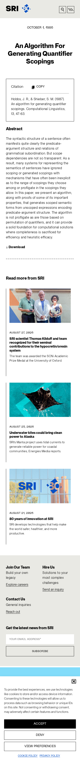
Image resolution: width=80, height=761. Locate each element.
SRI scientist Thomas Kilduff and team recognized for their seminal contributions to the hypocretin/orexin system (38, 344)
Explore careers (17, 585)
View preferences (40, 746)
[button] (74, 681)
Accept (40, 723)
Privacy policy (50, 756)
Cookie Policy (28, 756)
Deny (40, 735)
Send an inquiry (53, 589)
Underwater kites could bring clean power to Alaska (35, 435)
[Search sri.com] (62, 9)
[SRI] (18, 8)
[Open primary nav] (70, 9)
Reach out (13, 612)
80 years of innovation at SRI (31, 519)
